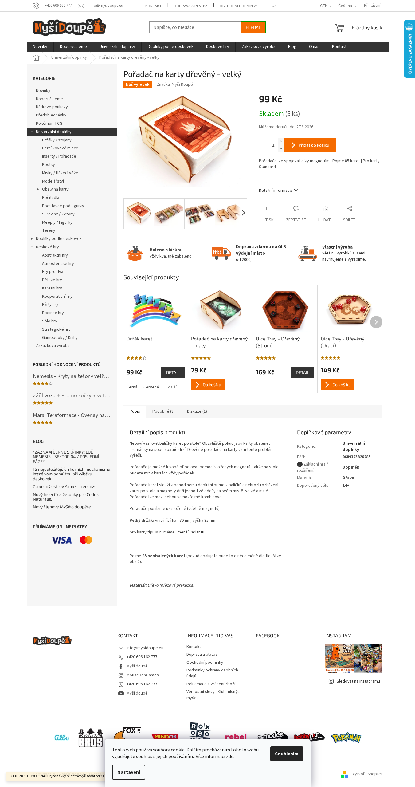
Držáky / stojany (57, 140)
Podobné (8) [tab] (163, 411)
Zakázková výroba (53, 346)
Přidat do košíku (314, 145)
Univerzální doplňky (54, 132)
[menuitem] (40, 47)
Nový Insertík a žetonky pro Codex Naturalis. (66, 497)
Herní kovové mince (60, 148)
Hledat (253, 27)
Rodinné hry (53, 313)
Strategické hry (56, 329)
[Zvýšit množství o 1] (281, 141)
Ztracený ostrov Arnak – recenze (65, 486)
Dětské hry (52, 280)
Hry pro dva (52, 272)
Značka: (175, 84)
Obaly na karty (55, 189)
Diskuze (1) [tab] (197, 411)
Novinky (43, 91)
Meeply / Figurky (57, 222)
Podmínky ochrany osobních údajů (212, 673)
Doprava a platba (190, 6)
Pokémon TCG (49, 123)
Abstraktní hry (55, 255)
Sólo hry (49, 321)
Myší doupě (137, 666)
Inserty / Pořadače (59, 156)
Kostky (48, 165)
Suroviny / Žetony (58, 214)
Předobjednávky (51, 115)
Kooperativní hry (57, 296)
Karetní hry (52, 288)
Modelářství (53, 181)
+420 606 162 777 (142, 657)
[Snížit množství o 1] (281, 148)
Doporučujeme (49, 99)
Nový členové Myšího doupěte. (62, 506)
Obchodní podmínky (238, 6)
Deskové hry (47, 247)
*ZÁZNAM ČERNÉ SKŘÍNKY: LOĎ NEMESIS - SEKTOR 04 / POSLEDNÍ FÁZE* (66, 457)
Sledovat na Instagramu (358, 681)
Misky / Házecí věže (60, 173)
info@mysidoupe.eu (145, 648)
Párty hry (50, 304)
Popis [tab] (135, 411)
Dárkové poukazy (52, 107)
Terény (48, 230)
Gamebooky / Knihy (60, 338)
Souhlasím (287, 753)
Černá (132, 387)
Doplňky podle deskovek (59, 239)
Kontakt (153, 6)
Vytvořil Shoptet (367, 774)
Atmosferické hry (58, 264)
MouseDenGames (143, 675)
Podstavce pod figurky (63, 206)
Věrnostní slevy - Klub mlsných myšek (214, 695)
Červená (151, 387)
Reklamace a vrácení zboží (210, 684)
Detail (173, 372)
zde (229, 756)
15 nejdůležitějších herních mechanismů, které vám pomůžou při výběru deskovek (72, 474)
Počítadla (50, 198)
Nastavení (128, 772)
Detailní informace (275, 190)
